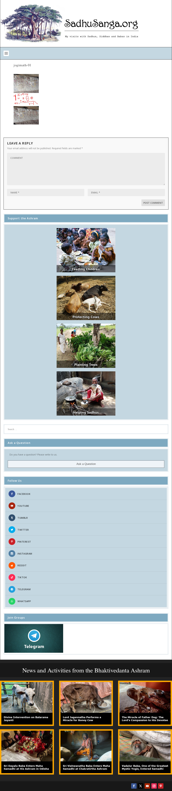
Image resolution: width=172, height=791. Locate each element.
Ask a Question (86, 464)
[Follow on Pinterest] (160, 786)
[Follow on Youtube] (147, 786)
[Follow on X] (140, 786)
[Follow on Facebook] (134, 786)
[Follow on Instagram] (154, 786)
